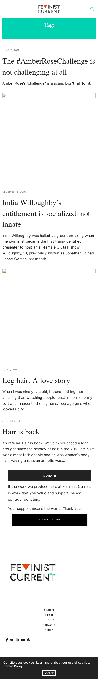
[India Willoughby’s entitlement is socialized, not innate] (49, 138)
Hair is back (20, 431)
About (49, 610)
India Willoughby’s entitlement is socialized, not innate (46, 213)
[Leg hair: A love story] (49, 315)
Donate (49, 625)
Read (49, 615)
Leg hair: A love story (36, 380)
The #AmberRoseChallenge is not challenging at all (48, 66)
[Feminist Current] (49, 9)
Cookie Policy (13, 666)
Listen (49, 620)
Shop (49, 630)
